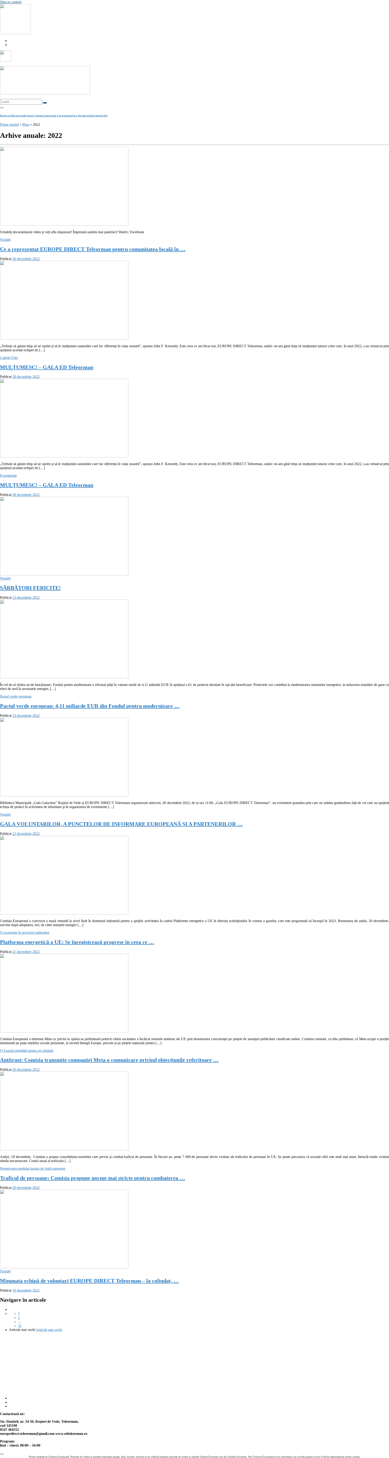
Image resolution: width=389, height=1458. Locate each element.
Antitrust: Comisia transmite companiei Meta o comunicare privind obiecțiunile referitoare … (109, 1060)
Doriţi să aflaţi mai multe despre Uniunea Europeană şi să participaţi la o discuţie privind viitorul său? (54, 115)
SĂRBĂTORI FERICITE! (30, 588)
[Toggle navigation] (2, 107)
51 (20, 1326)
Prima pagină (9, 124)
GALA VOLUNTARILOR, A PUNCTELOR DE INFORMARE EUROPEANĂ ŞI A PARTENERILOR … (121, 824)
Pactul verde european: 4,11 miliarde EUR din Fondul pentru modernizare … (90, 706)
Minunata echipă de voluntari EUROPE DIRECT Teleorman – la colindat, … (89, 1281)
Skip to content (10, 2)
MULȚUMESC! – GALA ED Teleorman (46, 367)
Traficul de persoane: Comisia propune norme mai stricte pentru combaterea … (92, 1178)
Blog (25, 124)
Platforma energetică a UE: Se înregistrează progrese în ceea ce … (77, 942)
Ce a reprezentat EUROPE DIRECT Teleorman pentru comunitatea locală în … (92, 249)
